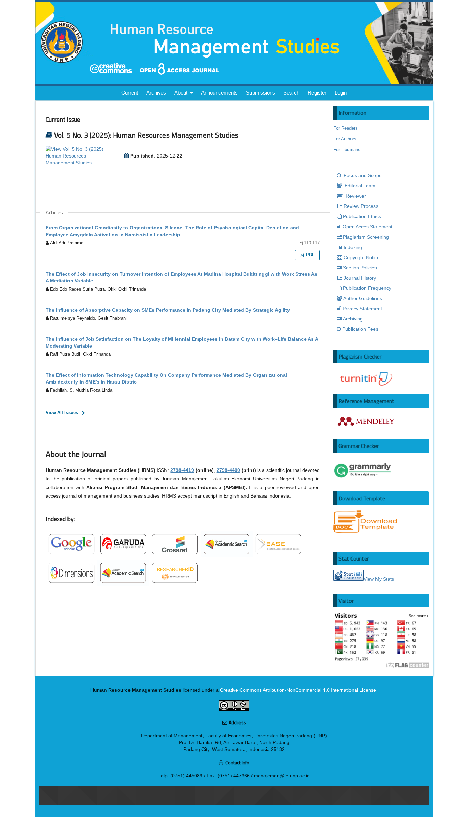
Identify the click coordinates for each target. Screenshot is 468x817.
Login (341, 93)
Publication (367, 288)
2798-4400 (228, 470)
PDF (310, 254)
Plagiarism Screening (366, 237)
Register (317, 93)
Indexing (353, 247)
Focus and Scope (362, 175)
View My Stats (379, 579)
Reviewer (355, 196)
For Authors (344, 138)
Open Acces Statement (367, 226)
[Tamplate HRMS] (365, 531)
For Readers (345, 128)
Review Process (361, 206)
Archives (156, 93)
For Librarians (346, 149)
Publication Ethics (362, 216)
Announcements (219, 93)
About (181, 93)
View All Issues (62, 412)
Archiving (353, 319)
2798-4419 (182, 470)
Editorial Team (359, 185)
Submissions (260, 93)
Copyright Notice (362, 257)
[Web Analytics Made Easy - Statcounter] (348, 579)
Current (129, 93)
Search (291, 93)
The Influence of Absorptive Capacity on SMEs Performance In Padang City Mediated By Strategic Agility (168, 310)
